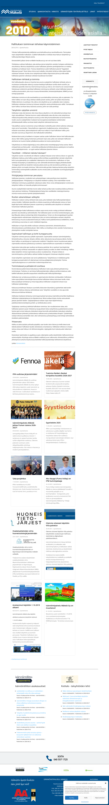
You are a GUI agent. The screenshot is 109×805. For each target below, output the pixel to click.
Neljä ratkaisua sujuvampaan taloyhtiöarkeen (77, 691)
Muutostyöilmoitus (90, 59)
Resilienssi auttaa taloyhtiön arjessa (74, 711)
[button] (105, 783)
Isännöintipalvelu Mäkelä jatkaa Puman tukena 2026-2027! (24, 425)
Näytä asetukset (99, 798)
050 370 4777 (59, 791)
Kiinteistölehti (20, 343)
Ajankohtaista (24, 48)
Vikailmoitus (88, 63)
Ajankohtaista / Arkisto (48, 12)
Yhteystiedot (103, 12)
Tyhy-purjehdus (19, 478)
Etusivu (32, 12)
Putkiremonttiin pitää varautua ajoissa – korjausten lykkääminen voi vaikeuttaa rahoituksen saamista (29, 735)
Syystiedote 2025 (53, 423)
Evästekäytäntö (85, 801)
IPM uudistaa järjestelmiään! (25, 374)
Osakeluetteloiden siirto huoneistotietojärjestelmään (25, 532)
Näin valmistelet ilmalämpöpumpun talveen (77, 706)
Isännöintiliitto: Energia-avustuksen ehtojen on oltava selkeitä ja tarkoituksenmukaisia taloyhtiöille (31, 703)
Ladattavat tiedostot (91, 45)
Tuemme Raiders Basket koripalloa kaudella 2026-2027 (59, 374)
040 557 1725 (61, 759)
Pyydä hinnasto (90, 112)
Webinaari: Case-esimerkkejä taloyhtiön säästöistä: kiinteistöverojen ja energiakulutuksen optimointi (75, 698)
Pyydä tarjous (88, 49)
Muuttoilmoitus (89, 68)
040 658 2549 (59, 793)
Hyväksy (71, 798)
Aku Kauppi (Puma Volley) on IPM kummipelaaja (58, 479)
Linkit (92, 12)
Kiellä (85, 798)
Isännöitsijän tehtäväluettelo (74, 12)
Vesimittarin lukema (90, 72)
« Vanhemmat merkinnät (19, 659)
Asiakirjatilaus (88, 54)
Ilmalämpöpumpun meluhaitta (72, 717)
